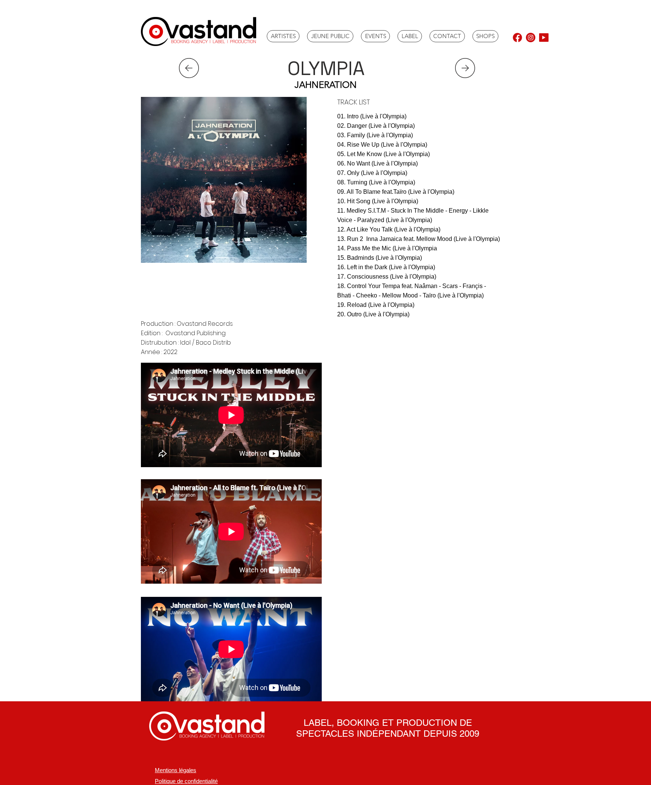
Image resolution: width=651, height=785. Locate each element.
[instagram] (530, 37)
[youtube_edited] (544, 37)
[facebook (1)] (517, 37)
